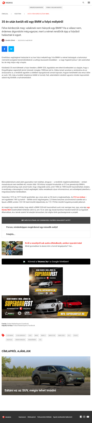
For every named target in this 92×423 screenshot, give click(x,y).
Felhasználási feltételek (44, 417)
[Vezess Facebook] (81, 412)
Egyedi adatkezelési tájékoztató (62, 417)
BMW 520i (61, 335)
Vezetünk (18, 14)
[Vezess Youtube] (88, 412)
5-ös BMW (10, 335)
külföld (9, 339)
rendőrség (32, 339)
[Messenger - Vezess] (11, 49)
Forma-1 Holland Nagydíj (54, 7)
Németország (20, 339)
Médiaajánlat (32, 417)
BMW (36, 335)
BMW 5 (43, 335)
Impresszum (22, 417)
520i (30, 335)
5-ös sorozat (20, 335)
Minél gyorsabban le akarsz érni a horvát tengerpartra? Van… (49, 246)
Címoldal (5, 14)
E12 (69, 335)
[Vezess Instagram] (84, 412)
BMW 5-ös (52, 335)
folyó (76, 335)
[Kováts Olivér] (3, 40)
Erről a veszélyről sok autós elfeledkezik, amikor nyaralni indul (53, 243)
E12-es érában (79, 197)
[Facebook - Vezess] (4, 49)
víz (40, 339)
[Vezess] (9, 2)
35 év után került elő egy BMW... (38, 14)
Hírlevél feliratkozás (36, 7)
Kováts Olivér (10, 40)
